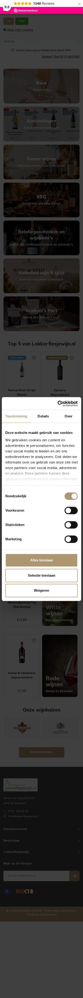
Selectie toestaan (41, 575)
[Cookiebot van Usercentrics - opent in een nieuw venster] (58, 404)
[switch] (71, 510)
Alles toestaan (41, 560)
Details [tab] (43, 416)
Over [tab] (68, 416)
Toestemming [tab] (16, 416)
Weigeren (41, 590)
